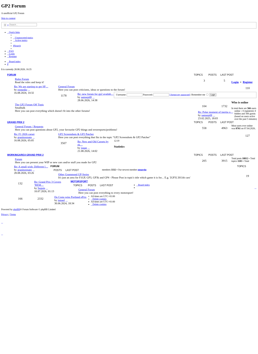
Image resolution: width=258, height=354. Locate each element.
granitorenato (24, 137)
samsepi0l (86, 97)
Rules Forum (22, 79)
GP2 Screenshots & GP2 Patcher (76, 134)
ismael (61, 200)
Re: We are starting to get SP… (31, 86)
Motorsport (79, 181)
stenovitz (142, 169)
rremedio (22, 89)
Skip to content (8, 18)
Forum (11, 75)
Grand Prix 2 (15, 122)
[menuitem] (23, 37)
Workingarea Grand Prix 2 (25, 155)
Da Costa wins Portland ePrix (70, 197)
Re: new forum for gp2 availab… (95, 93)
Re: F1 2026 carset (24, 134)
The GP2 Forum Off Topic (29, 104)
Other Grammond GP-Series (73, 174)
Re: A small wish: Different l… (31, 166)
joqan (84, 147)
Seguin (41, 188)
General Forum (66, 86)
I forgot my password (180, 94)
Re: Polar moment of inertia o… (215, 112)
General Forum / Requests (29, 126)
